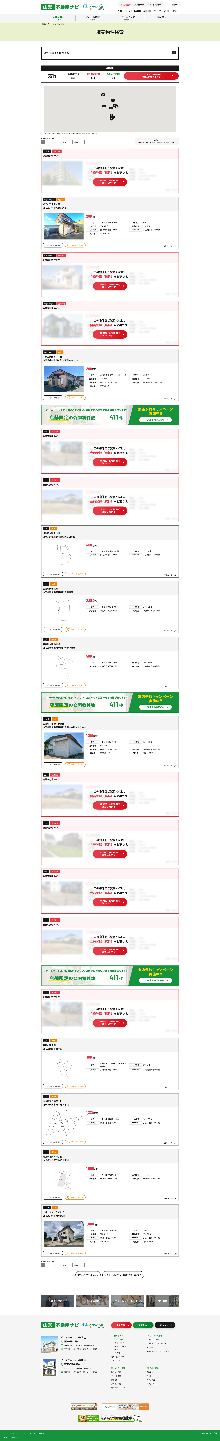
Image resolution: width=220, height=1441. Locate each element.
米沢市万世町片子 (51, 204)
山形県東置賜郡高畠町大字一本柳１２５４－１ (65, 727)
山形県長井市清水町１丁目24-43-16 (60, 360)
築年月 (173, 142)
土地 (116, 1349)
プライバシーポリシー (10, 1433)
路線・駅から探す (117, 1357)
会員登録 (127, 4)
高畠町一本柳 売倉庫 (53, 723)
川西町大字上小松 (51, 533)
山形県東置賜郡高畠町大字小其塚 (59, 647)
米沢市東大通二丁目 (52, 1101)
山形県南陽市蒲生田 (52, 1048)
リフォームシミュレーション (157, 1343)
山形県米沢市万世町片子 (55, 207)
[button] (103, 95)
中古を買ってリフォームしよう (158, 1351)
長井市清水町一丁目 (52, 356)
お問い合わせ (156, 4)
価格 (147, 142)
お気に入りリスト (117, 1360)
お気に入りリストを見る (88, 1274)
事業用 (117, 1353)
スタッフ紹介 (151, 1380)
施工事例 (150, 1347)
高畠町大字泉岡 (50, 588)
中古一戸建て (120, 1339)
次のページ (67, 142)
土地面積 (152, 142)
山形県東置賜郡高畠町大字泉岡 (58, 592)
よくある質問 (116, 1384)
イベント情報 (116, 1376)
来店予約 (140, 4)
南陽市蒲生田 (49, 1045)
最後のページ (78, 142)
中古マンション (120, 1346)
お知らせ (114, 1380)
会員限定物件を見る (151, 75)
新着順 (140, 142)
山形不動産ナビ (60, 1325)
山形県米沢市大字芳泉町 (55, 1215)
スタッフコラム (152, 1384)
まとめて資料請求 (55, 245)
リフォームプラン (153, 1339)
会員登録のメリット (118, 1387)
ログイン (164, 1325)
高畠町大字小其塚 (51, 644)
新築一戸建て (120, 1343)
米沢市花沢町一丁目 (52, 1156)
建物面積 (159, 142)
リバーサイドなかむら (53, 1212)
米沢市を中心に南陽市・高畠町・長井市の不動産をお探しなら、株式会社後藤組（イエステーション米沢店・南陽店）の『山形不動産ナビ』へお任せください (60, 7)
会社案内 (150, 1376)
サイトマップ (28, 1433)
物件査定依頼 (116, 1372)
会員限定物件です (51, 155)
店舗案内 (150, 1372)
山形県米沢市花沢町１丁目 (56, 1160)
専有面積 (166, 142)
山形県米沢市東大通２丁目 (56, 1104)
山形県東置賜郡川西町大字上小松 (59, 536)
